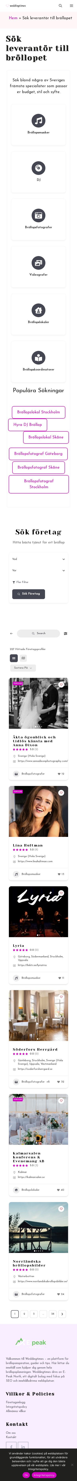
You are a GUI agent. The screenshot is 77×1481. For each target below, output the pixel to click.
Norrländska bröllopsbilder (29, 1263)
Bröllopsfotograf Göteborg (38, 454)
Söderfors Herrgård (35, 1049)
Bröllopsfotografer (38, 227)
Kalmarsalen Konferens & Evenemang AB (29, 1157)
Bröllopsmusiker (38, 132)
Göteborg (24, 956)
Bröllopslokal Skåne (46, 437)
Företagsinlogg (15, 1402)
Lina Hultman (28, 845)
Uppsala (23, 960)
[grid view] (14, 658)
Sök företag (31, 593)
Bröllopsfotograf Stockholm (39, 484)
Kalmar (22, 1172)
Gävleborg (24, 1060)
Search (41, 633)
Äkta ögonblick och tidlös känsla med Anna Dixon (34, 741)
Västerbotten (26, 1276)
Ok (26, 1475)
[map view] (23, 658)
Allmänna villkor (16, 1411)
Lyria (18, 946)
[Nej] (72, 1465)
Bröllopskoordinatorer (38, 369)
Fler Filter (22, 582)
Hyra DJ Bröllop (27, 425)
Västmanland (48, 1064)
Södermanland (40, 956)
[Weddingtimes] (14, 6)
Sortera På (21, 667)
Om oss (11, 1433)
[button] (60, 6)
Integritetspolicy (16, 1407)
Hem (13, 18)
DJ (38, 180)
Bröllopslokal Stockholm (38, 412)
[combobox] (37, 559)
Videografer (38, 274)
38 (52, 1314)
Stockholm (56, 956)
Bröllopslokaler (38, 322)
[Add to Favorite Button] (61, 685)
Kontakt (11, 1437)
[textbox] (14, 559)
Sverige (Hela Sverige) (31, 756)
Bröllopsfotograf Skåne (39, 468)
